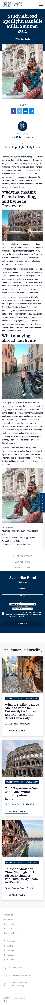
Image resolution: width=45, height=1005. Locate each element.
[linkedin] (25, 111)
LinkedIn (10, 950)
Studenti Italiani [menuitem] (10, 933)
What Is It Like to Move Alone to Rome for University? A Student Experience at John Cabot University (22, 711)
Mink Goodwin (13, 888)
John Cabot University (22, 137)
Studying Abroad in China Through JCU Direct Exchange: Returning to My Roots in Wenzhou (21, 875)
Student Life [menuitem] (9, 924)
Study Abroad (33, 147)
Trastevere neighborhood (29, 275)
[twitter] (19, 111)
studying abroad (31, 157)
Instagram (11, 955)
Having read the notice (14, 612)
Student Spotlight (14, 147)
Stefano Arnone (8, 257)
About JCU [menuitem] (8, 928)
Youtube (10, 959)
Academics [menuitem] (8, 915)
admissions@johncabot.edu (20, 975)
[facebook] (13, 111)
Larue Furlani (12, 724)
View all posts (22, 562)
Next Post (20, 568)
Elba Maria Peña (14, 804)
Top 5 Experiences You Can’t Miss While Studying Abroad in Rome (21, 793)
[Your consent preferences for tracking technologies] (4, 1001)
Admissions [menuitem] (9, 919)
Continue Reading (17, 731)
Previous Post (24, 556)
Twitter (10, 946)
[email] (31, 111)
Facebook (11, 941)
